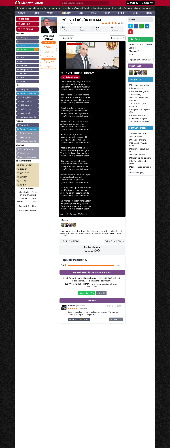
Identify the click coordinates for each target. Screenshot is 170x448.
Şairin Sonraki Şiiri (113, 241)
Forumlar (24, 65)
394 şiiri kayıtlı (49, 42)
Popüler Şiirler (26, 109)
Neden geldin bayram (141, 158)
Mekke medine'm (138, 133)
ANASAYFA (21, 13)
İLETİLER (121, 13)
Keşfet (22, 57)
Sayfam (23, 81)
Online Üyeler (26, 165)
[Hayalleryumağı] (63, 224)
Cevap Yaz (117, 319)
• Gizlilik (33, 199)
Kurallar (23, 177)
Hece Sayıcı (24, 153)
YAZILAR (50, 13)
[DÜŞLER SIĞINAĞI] (66, 224)
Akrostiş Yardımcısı (28, 157)
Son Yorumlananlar (28, 117)
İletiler (22, 61)
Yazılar (22, 53)
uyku (85, 153)
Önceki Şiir (67, 38)
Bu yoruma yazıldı (78, 319)
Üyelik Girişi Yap (87, 293)
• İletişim (34, 201)
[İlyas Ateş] (74, 224)
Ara (21, 41)
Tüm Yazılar (25, 125)
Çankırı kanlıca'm (138, 140)
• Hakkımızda (24, 199)
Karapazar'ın (137, 88)
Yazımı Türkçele (26, 149)
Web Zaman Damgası (141, 59)
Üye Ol (102, 293)
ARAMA (135, 13)
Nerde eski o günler (140, 91)
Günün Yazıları (26, 133)
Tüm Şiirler (24, 89)
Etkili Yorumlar (26, 105)
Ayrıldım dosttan (138, 115)
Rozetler (23, 169)
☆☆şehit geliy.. (138, 172)
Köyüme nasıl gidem (140, 85)
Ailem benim (137, 136)
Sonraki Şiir (116, 38)
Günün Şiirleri (26, 97)
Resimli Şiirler (26, 101)
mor (70, 137)
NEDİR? (107, 13)
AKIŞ (81, 13)
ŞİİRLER (36, 13)
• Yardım (28, 201)
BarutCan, (76, 306)
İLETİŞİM (149, 13)
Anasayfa (24, 37)
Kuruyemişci (136, 94)
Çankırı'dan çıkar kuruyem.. (137, 104)
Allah (62, 179)
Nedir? (22, 77)
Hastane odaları (138, 154)
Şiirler (22, 45)
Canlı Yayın (24, 173)
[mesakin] (70, 224)
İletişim (23, 184)
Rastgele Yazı (25, 137)
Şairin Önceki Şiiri (70, 241)
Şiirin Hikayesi (71, 77)
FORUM (93, 13)
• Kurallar (20, 201)
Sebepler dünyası (139, 118)
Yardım (23, 181)
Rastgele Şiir (25, 113)
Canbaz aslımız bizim (140, 121)
